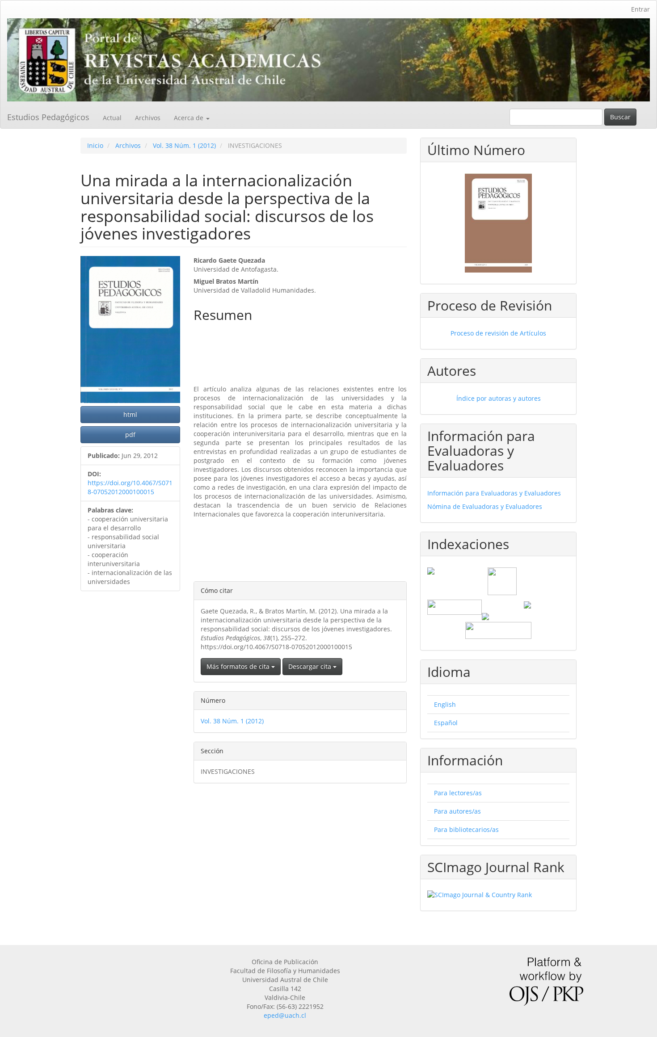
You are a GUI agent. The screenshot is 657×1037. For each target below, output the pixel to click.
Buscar (620, 117)
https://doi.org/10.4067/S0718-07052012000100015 (130, 487)
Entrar (640, 9)
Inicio (95, 145)
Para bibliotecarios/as (466, 829)
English (445, 704)
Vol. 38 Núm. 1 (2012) (184, 145)
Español (446, 722)
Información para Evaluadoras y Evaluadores (494, 493)
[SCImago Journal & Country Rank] (498, 894)
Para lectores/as (458, 793)
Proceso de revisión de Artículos (498, 333)
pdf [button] (130, 434)
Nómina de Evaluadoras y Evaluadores (484, 506)
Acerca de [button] (189, 117)
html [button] (130, 414)
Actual (112, 117)
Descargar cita (310, 666)
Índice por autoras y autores (498, 398)
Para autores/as (457, 811)
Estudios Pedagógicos (48, 117)
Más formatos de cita (238, 666)
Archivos (147, 117)
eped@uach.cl (285, 1015)
